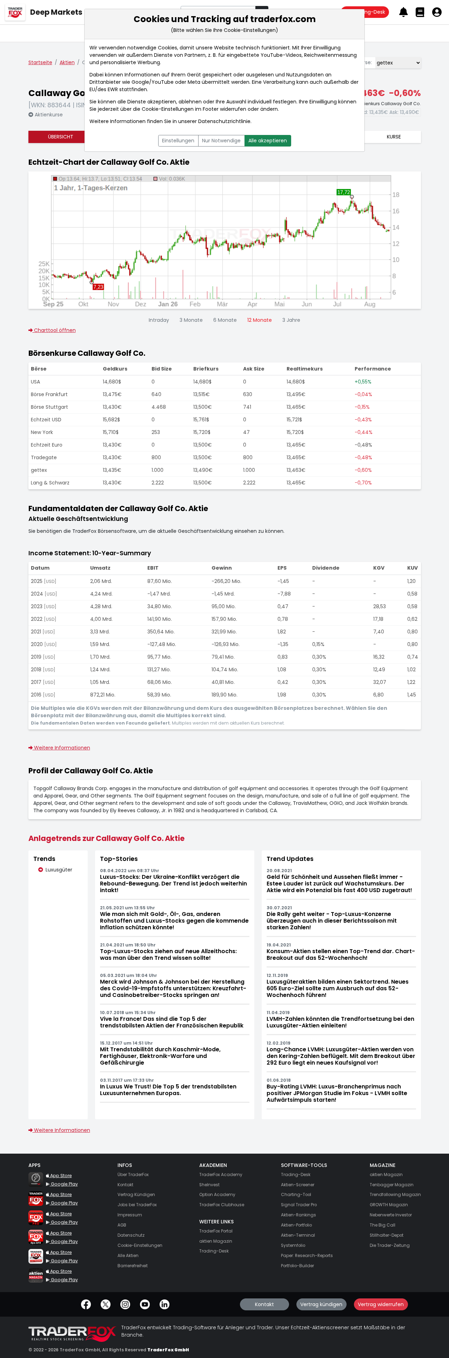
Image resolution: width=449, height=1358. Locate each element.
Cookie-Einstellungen (168, 109)
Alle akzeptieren (267, 140)
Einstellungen (178, 140)
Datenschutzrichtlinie (224, 121)
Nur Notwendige (221, 140)
